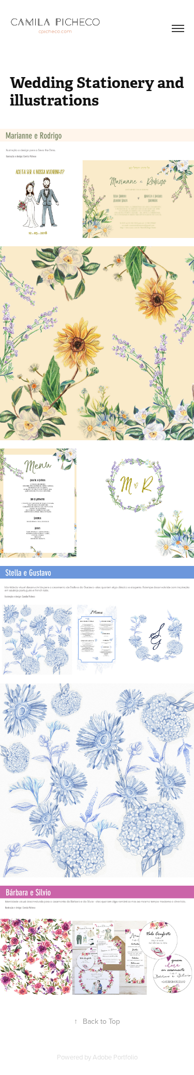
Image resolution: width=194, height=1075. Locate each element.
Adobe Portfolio (115, 1057)
